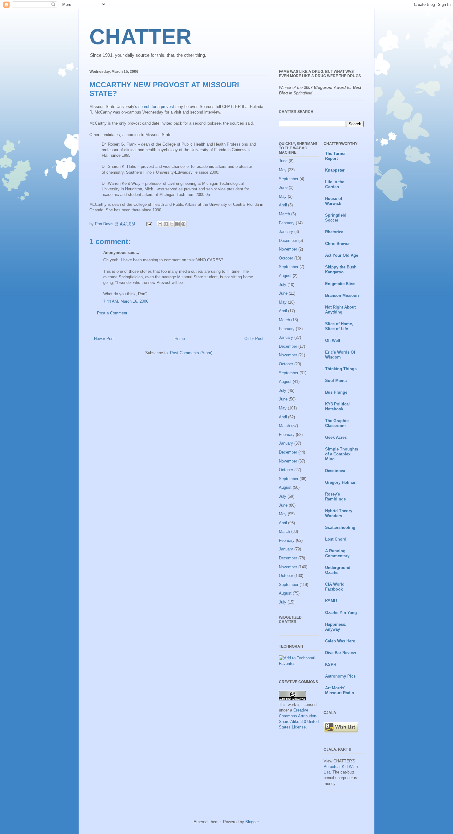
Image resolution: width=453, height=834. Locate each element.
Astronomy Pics (340, 676)
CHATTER (140, 37)
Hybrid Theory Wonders (338, 513)
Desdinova (335, 470)
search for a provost (156, 106)
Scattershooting (340, 527)
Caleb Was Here (340, 641)
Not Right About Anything (340, 309)
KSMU (331, 601)
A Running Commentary (337, 553)
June (283, 161)
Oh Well (332, 340)
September (288, 178)
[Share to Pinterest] (183, 224)
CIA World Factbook (335, 586)
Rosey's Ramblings (335, 496)
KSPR (330, 664)
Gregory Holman (341, 482)
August (285, 275)
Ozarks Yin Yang (341, 612)
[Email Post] (148, 224)
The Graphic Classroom (337, 423)
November (288, 249)
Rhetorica (334, 232)
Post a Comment (112, 313)
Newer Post (104, 338)
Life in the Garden (334, 184)
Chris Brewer (337, 243)
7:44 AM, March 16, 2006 (125, 301)
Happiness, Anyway (335, 627)
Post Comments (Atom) (191, 353)
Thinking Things (341, 369)
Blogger (252, 821)
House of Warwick (333, 201)
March (284, 214)
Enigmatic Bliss (340, 283)
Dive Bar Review (340, 652)
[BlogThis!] (166, 224)
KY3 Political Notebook (337, 406)
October (286, 258)
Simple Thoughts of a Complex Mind (341, 454)
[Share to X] (172, 224)
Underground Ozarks (337, 570)
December (288, 240)
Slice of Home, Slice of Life (339, 326)
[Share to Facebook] (177, 224)
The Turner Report (335, 156)
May (283, 170)
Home (179, 338)
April (283, 205)
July (282, 284)
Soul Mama (336, 380)
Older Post (253, 338)
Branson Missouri (342, 295)
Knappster (335, 170)
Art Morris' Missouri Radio (339, 690)
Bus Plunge (336, 392)
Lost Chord (335, 539)
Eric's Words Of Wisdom (340, 354)
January (286, 231)
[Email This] (160, 224)
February (287, 223)
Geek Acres (336, 437)
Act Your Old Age (341, 255)
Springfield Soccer (335, 217)
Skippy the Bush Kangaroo (341, 269)
